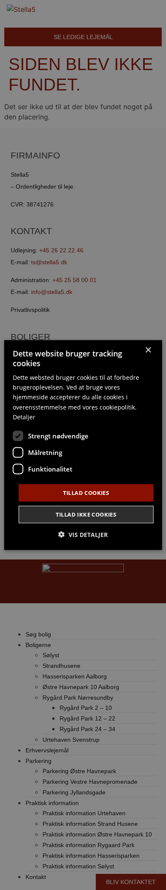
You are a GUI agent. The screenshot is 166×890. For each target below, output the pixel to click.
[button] (83, 535)
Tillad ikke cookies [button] (86, 514)
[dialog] (83, 445)
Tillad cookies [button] (86, 492)
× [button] (148, 350)
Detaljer (24, 417)
